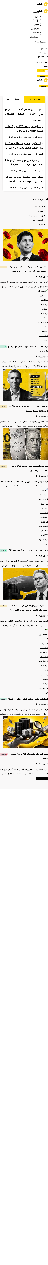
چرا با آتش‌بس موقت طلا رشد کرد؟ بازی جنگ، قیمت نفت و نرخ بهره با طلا (24, 148)
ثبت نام (42, 70)
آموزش (40, 211)
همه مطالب (38, 206)
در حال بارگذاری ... (42, 778)
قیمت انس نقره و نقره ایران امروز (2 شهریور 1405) (28, 550)
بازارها (36, 21)
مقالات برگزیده (34, 99)
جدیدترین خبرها (13, 99)
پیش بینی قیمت (36, 215)
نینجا (37, 34)
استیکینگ (34, 37)
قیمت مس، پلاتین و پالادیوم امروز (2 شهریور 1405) (28, 699)
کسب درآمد (38, 220)
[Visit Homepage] (42, 5)
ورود (46, 71)
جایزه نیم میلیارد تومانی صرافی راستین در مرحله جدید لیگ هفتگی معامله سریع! (24, 181)
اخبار (37, 16)
